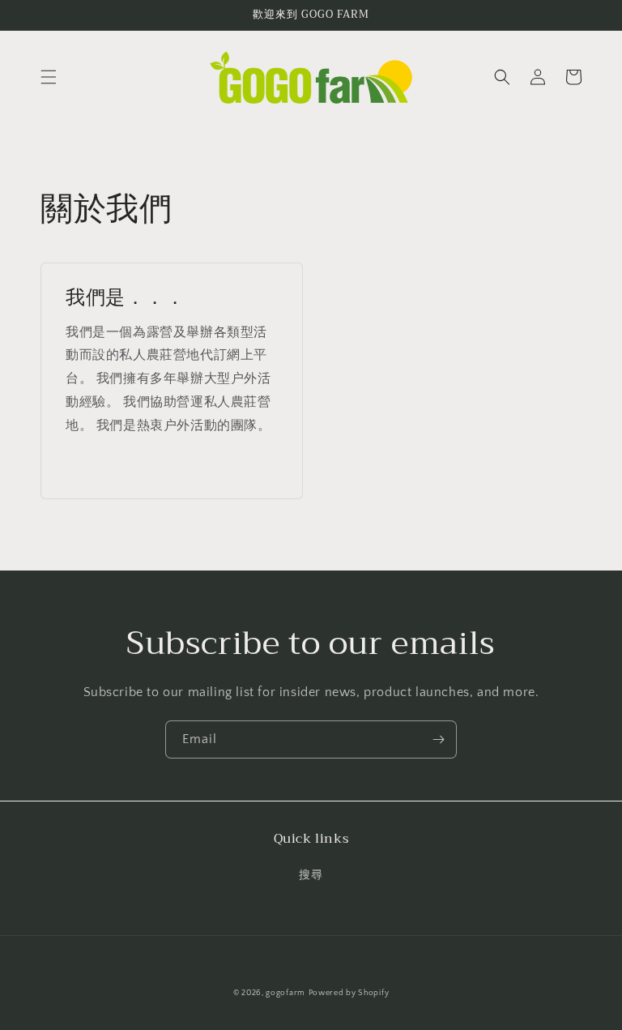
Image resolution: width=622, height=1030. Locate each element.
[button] (48, 77)
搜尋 (310, 875)
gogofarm (285, 993)
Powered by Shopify (349, 993)
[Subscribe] (438, 739)
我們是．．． (125, 297)
